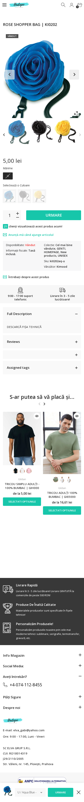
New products (55, 253)
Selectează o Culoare (16, 185)
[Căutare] (64, 5)
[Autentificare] (72, 5)
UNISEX (63, 255)
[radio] (8, 175)
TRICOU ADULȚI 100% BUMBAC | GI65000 (62, 495)
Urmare (54, 215)
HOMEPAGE (51, 252)
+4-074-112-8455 (26, 685)
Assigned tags (18, 367)
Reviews (13, 341)
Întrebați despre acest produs (28, 277)
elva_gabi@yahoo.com (29, 730)
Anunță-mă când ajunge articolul (31, 235)
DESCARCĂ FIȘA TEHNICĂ (24, 327)
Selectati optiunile (22, 501)
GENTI (61, 248)
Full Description (19, 313)
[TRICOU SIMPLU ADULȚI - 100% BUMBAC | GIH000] (22, 438)
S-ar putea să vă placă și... (42, 396)
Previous (10, 75)
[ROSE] (18, 132)
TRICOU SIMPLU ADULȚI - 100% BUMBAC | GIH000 (22, 486)
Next (74, 75)
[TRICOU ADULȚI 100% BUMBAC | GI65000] (62, 443)
